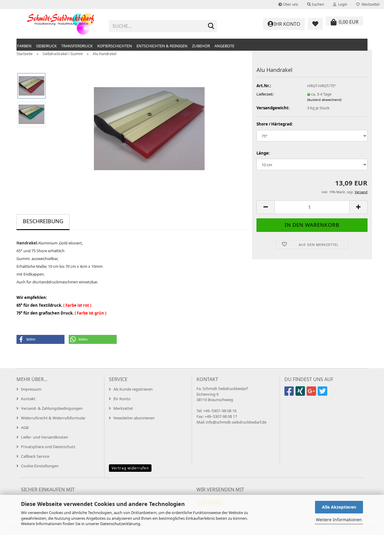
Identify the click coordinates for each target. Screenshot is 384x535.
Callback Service (35, 456)
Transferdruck (77, 46)
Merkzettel (370, 4)
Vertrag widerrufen (130, 468)
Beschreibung (43, 221)
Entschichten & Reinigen (162, 46)
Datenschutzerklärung (120, 523)
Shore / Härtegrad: (274, 124)
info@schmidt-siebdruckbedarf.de (236, 422)
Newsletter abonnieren (133, 418)
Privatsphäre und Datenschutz (48, 446)
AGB (24, 427)
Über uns (290, 4)
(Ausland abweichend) (324, 99)
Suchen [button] (317, 4)
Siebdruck (46, 46)
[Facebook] (290, 393)
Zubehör (201, 46)
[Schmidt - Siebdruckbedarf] (60, 23)
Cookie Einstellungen (39, 465)
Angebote (224, 46)
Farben (24, 46)
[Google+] (312, 393)
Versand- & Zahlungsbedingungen (51, 408)
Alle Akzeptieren (339, 507)
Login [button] (341, 4)
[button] (265, 207)
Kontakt (28, 398)
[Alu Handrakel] (149, 128)
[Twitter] (323, 393)
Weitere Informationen (339, 519)
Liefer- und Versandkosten (44, 437)
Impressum (31, 389)
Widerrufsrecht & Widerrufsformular (53, 418)
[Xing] (301, 393)
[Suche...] (211, 26)
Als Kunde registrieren (133, 389)
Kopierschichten (114, 46)
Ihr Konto (121, 398)
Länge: (263, 153)
